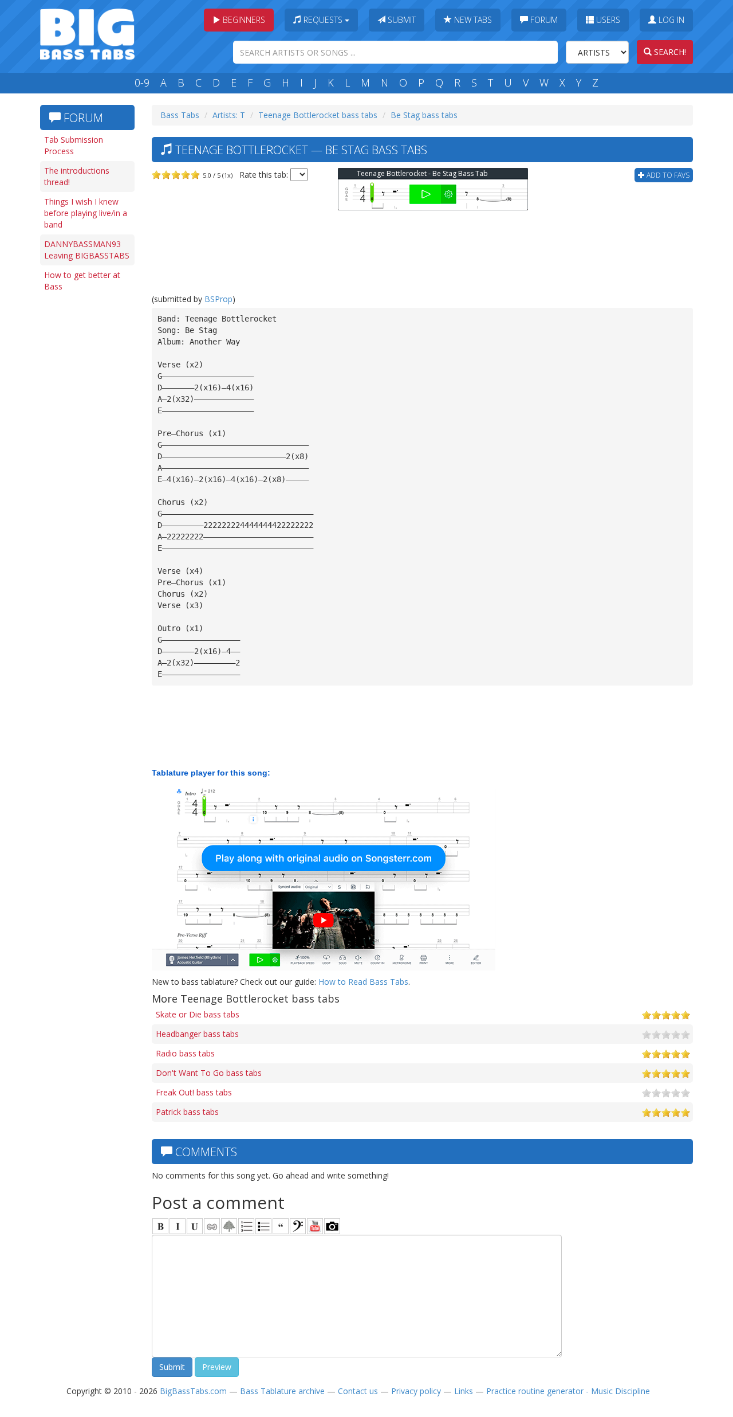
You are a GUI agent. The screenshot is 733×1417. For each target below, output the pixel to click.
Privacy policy (416, 1390)
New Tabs (472, 19)
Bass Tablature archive (282, 1390)
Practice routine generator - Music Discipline (568, 1390)
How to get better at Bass (82, 280)
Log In (670, 19)
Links (463, 1390)
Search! (669, 51)
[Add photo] (332, 1226)
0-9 (142, 82)
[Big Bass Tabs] (87, 33)
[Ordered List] (246, 1226)
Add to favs (667, 175)
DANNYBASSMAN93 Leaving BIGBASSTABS (86, 249)
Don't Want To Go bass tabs (209, 1072)
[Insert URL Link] (212, 1226)
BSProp (218, 298)
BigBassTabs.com (193, 1390)
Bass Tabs (179, 114)
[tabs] (298, 1226)
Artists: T (228, 114)
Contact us (358, 1390)
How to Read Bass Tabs (363, 981)
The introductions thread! (76, 176)
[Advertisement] (86, 474)
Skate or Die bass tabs (197, 1014)
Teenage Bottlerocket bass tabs (317, 114)
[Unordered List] (263, 1226)
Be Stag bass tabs (424, 114)
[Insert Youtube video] (315, 1226)
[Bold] (160, 1226)
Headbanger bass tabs (197, 1033)
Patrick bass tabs (187, 1111)
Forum (543, 19)
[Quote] (281, 1226)
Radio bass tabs (185, 1053)
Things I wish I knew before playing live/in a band (85, 213)
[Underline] (195, 1226)
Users (607, 19)
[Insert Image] (229, 1226)
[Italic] (178, 1226)
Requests (323, 19)
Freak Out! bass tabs (194, 1092)
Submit (400, 19)
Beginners (242, 19)
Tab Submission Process (73, 145)
